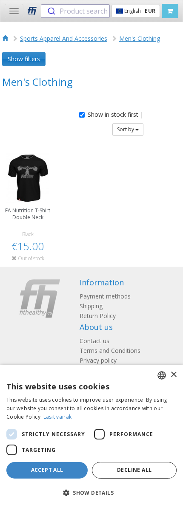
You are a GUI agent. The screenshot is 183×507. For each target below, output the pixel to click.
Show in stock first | (115, 114)
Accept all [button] (47, 469)
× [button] (173, 375)
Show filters (24, 59)
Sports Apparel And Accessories (63, 38)
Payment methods (105, 296)
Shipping (91, 306)
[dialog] (91, 436)
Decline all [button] (134, 469)
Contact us (94, 341)
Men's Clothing (139, 38)
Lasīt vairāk (57, 416)
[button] (91, 492)
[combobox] (75, 11)
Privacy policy (98, 360)
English (139, 10)
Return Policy (98, 316)
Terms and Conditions (110, 350)
